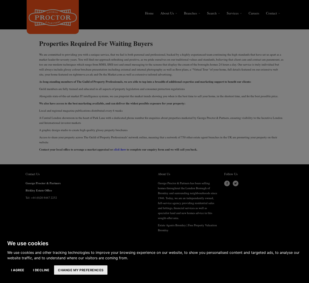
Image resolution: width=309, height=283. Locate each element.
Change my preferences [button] (81, 270)
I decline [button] (41, 270)
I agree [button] (17, 270)
